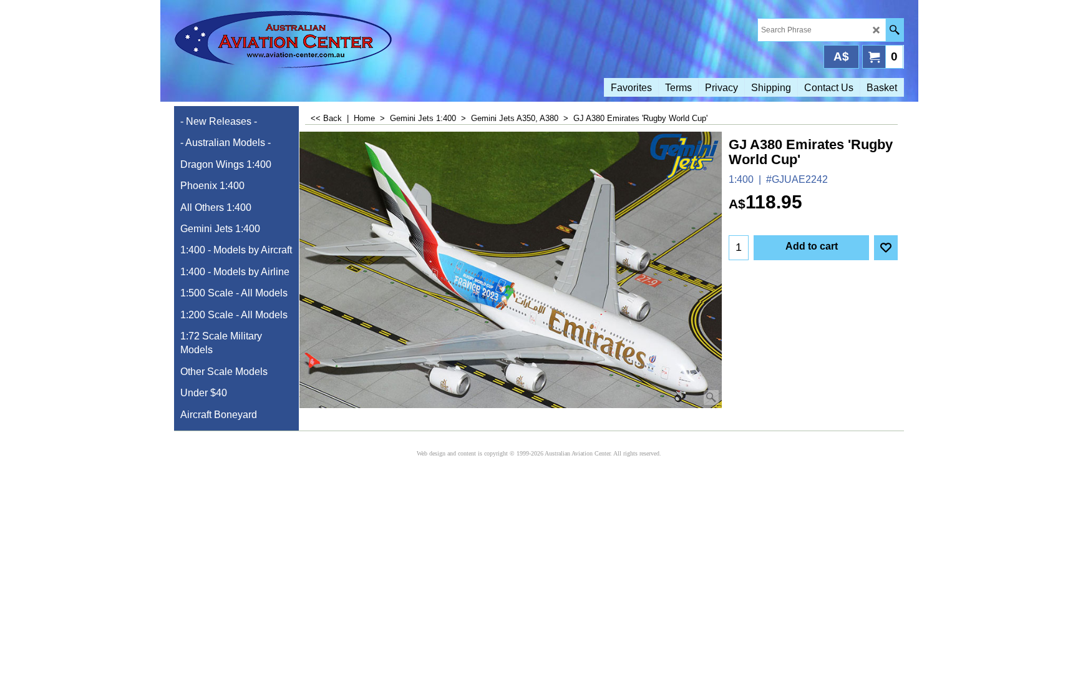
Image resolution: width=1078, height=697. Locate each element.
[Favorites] (886, 248)
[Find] (894, 30)
